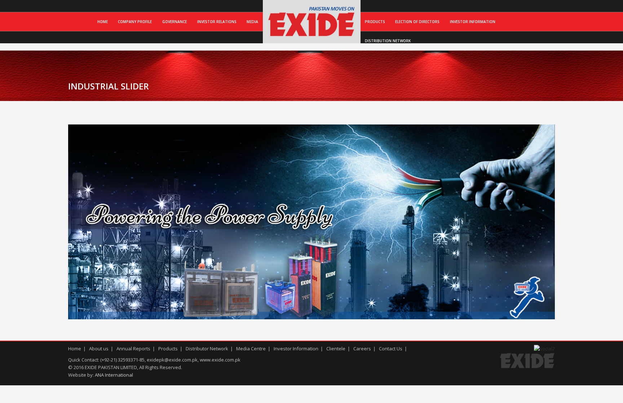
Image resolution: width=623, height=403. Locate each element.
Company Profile (135, 21)
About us (99, 348)
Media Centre (251, 348)
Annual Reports (133, 348)
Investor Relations (217, 21)
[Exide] (311, 35)
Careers (362, 348)
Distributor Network (207, 348)
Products (375, 21)
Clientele (335, 348)
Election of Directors (417, 21)
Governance (174, 21)
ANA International (114, 375)
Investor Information (472, 21)
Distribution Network (388, 40)
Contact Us (390, 348)
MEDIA (252, 21)
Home (102, 21)
